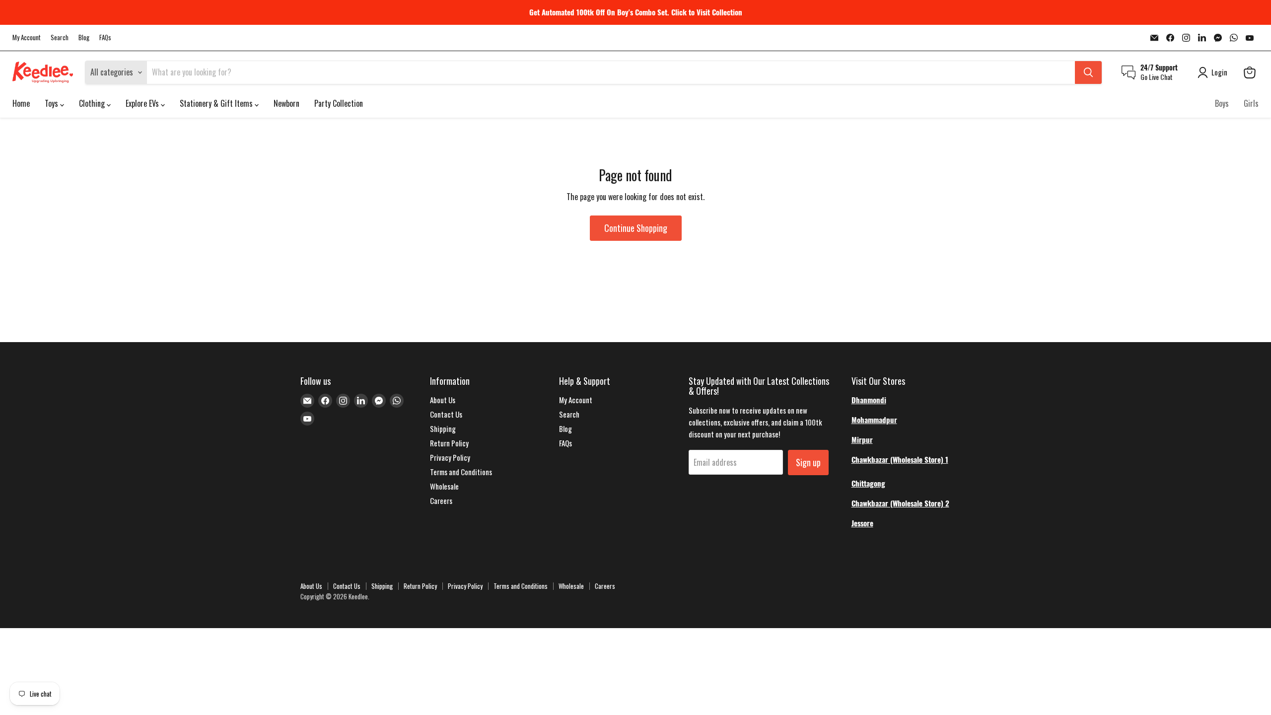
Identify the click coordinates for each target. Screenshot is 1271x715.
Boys (1222, 103)
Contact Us (446, 414)
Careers (441, 500)
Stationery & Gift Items (217, 103)
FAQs (105, 37)
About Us (442, 399)
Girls (1251, 103)
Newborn (286, 103)
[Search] (1088, 72)
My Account (26, 37)
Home (21, 103)
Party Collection (338, 103)
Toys (52, 103)
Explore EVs (143, 103)
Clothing (93, 103)
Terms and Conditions (461, 471)
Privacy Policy (450, 457)
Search (60, 37)
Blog (83, 37)
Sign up (808, 462)
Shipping (443, 428)
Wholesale (444, 486)
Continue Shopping (635, 227)
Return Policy (449, 442)
